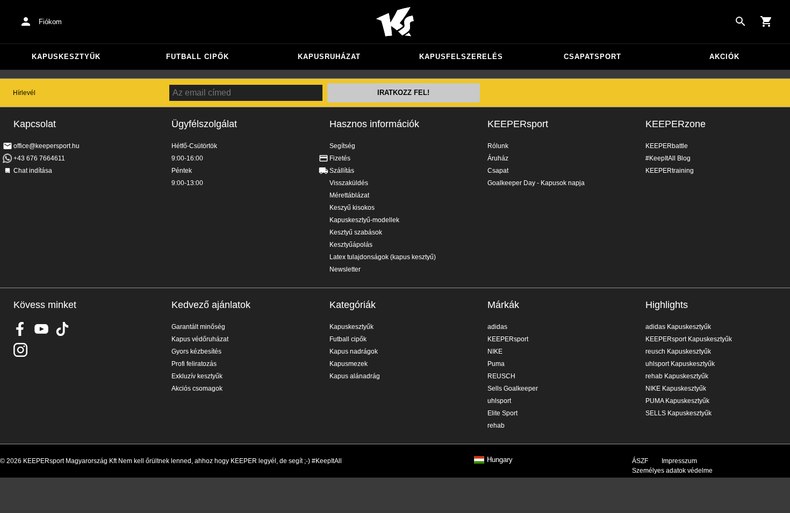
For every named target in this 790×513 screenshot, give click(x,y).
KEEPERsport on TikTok (62, 329)
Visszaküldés (348, 183)
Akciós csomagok (196, 388)
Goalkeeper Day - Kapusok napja (536, 183)
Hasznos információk (374, 124)
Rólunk (497, 146)
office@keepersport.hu (46, 146)
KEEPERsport (517, 124)
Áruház (497, 158)
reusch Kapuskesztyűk (678, 351)
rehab (496, 425)
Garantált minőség (198, 327)
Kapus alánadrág (354, 376)
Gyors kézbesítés (196, 351)
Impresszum (679, 461)
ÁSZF (640, 461)
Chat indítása (32, 170)
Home (395, 22)
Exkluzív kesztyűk (196, 376)
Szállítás (341, 170)
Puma (496, 364)
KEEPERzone (675, 124)
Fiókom (50, 22)
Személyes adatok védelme (672, 470)
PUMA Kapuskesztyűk (677, 401)
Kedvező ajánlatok (210, 304)
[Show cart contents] (766, 21)
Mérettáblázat (349, 195)
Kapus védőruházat (199, 339)
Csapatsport (592, 57)
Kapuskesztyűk (66, 57)
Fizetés (339, 158)
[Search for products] (740, 21)
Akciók (724, 57)
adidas (497, 327)
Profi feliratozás (194, 364)
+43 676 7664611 (39, 158)
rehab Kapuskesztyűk (676, 376)
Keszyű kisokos (352, 207)
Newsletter (345, 269)
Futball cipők (197, 57)
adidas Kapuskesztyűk (678, 327)
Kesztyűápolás (350, 244)
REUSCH (501, 376)
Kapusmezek (348, 364)
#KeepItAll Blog (668, 158)
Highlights (666, 304)
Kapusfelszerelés (461, 57)
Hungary (500, 460)
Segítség (342, 146)
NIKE (494, 351)
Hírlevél (24, 93)
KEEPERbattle (666, 146)
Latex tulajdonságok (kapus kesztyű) (382, 257)
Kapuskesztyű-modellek (364, 220)
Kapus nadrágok (353, 351)
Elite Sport (502, 413)
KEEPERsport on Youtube (41, 329)
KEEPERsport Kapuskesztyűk (688, 339)
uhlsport (499, 401)
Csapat (497, 170)
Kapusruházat (329, 57)
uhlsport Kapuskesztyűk (680, 364)
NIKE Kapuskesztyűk (675, 388)
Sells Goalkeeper (512, 388)
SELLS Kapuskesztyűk (678, 413)
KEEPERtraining (669, 170)
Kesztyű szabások (355, 232)
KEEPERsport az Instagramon (20, 350)
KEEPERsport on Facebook (20, 329)
